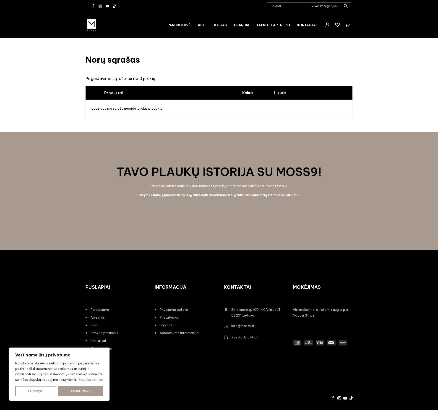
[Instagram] (100, 6)
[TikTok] (351, 398)
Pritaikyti (35, 391)
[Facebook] (333, 398)
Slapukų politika (90, 380)
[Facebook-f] (93, 6)
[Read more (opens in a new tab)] (253, 326)
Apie (201, 25)
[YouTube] (345, 398)
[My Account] (327, 25)
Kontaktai (307, 25)
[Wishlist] (337, 25)
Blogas (220, 25)
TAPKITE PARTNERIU (273, 25)
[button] (346, 6)
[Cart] (347, 25)
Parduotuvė (179, 25)
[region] (59, 374)
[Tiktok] (114, 6)
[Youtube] (107, 6)
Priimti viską (81, 391)
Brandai (241, 25)
